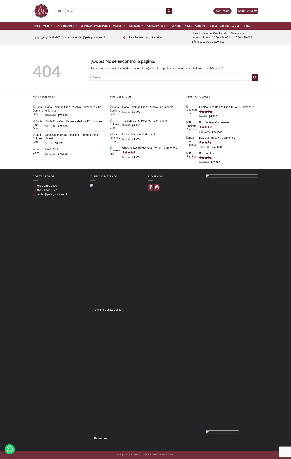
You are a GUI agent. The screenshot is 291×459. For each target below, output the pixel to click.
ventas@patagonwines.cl (90, 37)
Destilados (134, 25)
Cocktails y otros (156, 25)
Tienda (246, 25)
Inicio (37, 25)
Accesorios (201, 25)
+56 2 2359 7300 (153, 37)
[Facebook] (150, 187)
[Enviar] (169, 11)
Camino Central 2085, (107, 309)
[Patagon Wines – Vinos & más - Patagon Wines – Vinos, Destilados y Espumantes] (41, 11)
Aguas (188, 25)
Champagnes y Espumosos (95, 25)
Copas (213, 25)
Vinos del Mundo (65, 25)
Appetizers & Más (229, 25)
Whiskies (118, 25)
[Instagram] (156, 187)
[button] (10, 449)
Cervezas (176, 25)
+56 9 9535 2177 (47, 189)
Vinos (46, 25)
